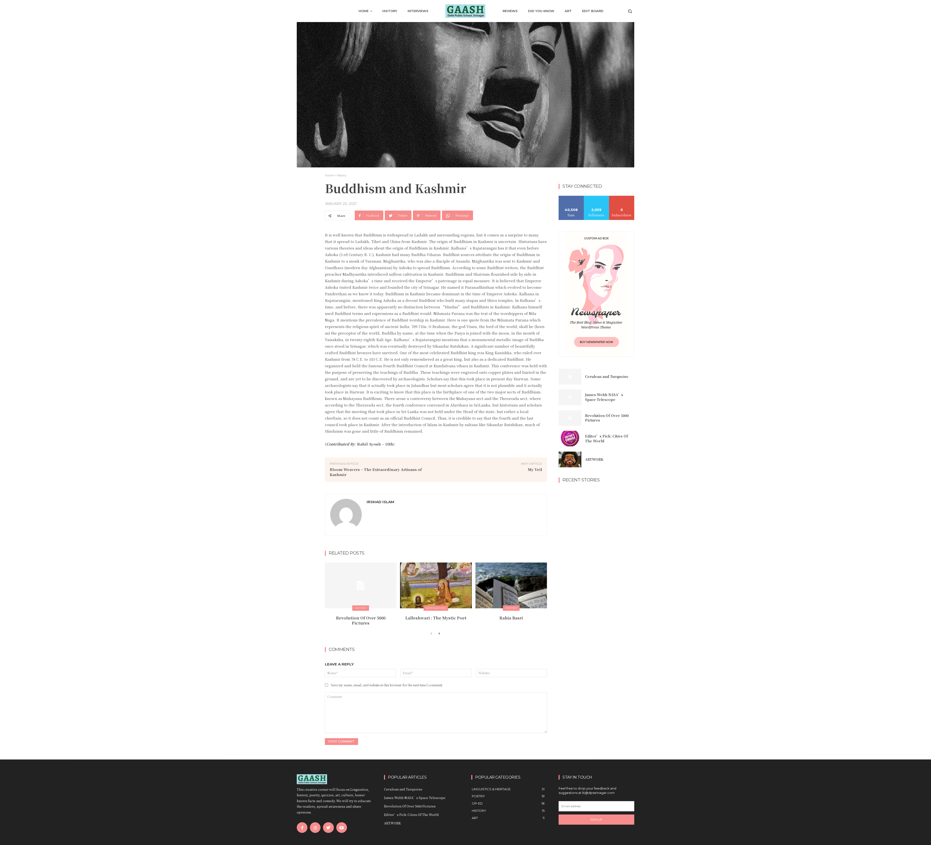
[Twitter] (328, 827)
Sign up (596, 819)
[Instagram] (315, 827)
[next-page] (439, 634)
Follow (596, 197)
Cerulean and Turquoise (606, 376)
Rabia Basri (511, 618)
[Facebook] (302, 827)
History (341, 175)
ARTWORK (594, 459)
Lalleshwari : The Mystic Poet (435, 618)
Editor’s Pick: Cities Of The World (606, 438)
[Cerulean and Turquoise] (570, 377)
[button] (630, 11)
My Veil (535, 469)
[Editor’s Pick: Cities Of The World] (570, 439)
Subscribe (621, 197)
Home (329, 175)
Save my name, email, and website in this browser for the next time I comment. (387, 685)
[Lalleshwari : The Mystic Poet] (436, 585)
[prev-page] (431, 634)
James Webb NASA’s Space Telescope (604, 397)
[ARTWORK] (570, 460)
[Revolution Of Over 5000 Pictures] (360, 585)
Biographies (436, 608)
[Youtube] (341, 827)
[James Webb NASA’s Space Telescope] (570, 397)
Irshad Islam (380, 502)
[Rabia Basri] (511, 585)
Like (571, 197)
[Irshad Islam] (346, 514)
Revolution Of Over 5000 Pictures (360, 620)
